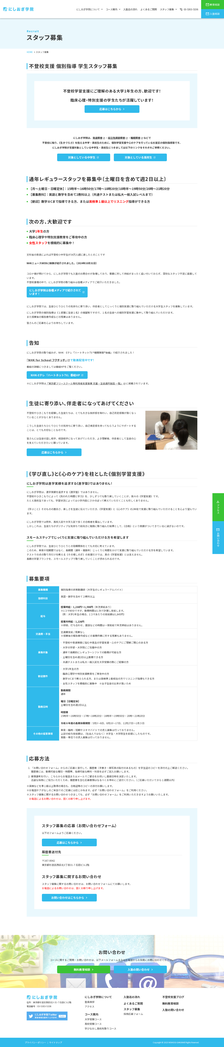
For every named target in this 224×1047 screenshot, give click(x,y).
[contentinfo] (112, 1017)
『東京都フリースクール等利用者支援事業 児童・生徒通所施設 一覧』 (84, 383)
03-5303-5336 (44, 1006)
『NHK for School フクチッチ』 (47, 360)
